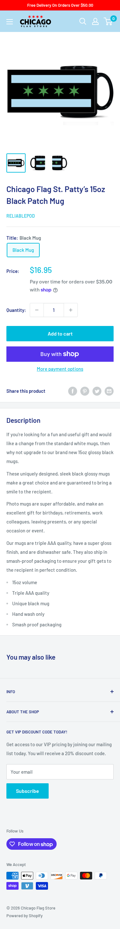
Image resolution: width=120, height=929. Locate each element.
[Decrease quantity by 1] (37, 310)
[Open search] (82, 21)
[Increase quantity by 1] (70, 310)
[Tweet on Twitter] (96, 391)
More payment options (60, 369)
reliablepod (20, 216)
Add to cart (60, 333)
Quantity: (16, 310)
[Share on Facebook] (72, 391)
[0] (108, 21)
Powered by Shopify (24, 915)
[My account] (95, 21)
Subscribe (27, 791)
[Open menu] (9, 21)
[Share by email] (109, 391)
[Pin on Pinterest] (84, 391)
